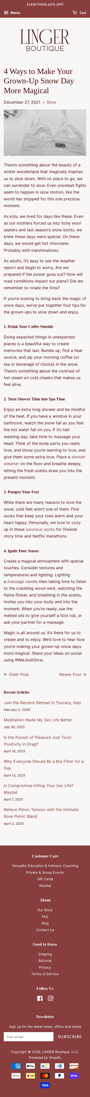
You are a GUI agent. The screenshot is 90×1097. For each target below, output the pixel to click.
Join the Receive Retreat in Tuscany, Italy (42, 702)
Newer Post (70, 674)
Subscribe (70, 1036)
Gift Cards (45, 879)
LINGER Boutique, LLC (60, 1052)
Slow (51, 102)
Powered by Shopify (45, 1058)
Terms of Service (45, 974)
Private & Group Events (45, 872)
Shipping (45, 954)
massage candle (22, 581)
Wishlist (45, 886)
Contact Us (45, 930)
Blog (45, 923)
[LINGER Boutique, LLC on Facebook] (40, 999)
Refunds (45, 961)
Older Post (19, 674)
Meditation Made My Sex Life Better (38, 719)
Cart (82, 12)
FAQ (45, 917)
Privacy (45, 967)
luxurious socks (40, 529)
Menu (15, 12)
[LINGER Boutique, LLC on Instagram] (50, 999)
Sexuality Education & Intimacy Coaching (45, 866)
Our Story (45, 910)
